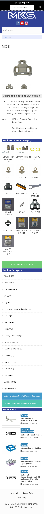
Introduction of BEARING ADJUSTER (29, 419)
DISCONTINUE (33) (11, 342)
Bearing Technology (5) (13, 335)
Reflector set (21, 193)
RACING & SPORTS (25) (13, 349)
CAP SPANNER (35, 194)
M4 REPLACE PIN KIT (35, 231)
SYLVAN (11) (9, 355)
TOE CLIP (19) (9, 375)
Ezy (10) (7, 302)
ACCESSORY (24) (10, 382)
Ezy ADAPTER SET (22, 158)
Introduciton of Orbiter (31, 448)
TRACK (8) (8, 316)
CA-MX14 (22, 177)
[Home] (22, 15)
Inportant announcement (27, 430)
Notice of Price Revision (31, 435)
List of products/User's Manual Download (22, 396)
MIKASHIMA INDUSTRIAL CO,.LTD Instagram (26, 23)
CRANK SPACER (8, 213)
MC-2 (8, 193)
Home (5, 37)
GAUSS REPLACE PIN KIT (8, 251)
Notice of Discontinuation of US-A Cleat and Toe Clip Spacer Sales (31, 478)
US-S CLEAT (8, 230)
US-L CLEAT (35, 212)
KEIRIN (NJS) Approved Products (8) (17, 309)
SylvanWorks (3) (10, 388)
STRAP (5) (8, 296)
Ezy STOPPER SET (35, 158)
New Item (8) (9, 283)
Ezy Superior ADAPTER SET (8, 159)
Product (24, 415)
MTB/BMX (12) (10, 362)
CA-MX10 (35, 177)
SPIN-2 (22, 212)
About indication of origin (22, 264)
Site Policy (22, 497)
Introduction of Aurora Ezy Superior (31, 462)
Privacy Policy (28, 493)
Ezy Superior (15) (10, 289)
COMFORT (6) (9, 369)
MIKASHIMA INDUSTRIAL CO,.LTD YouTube (22, 23)
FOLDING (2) (9, 322)
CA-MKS (8, 177)
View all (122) (9, 276)
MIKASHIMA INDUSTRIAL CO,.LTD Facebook (18, 23)
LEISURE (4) (8, 329)
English (25, 2)
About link (14, 493)
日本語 (18, 2)
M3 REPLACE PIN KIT (21, 231)
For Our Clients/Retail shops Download (22, 403)
